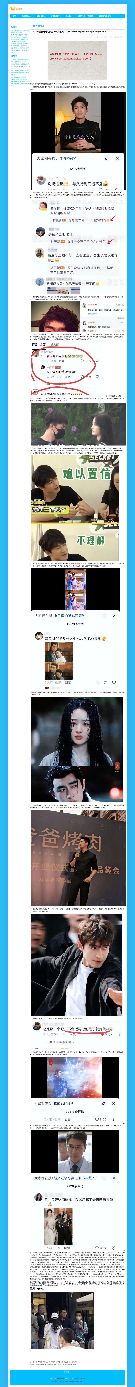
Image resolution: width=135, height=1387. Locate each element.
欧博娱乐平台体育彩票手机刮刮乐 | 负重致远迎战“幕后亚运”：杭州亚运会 (20, 66)
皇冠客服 (75, 1381)
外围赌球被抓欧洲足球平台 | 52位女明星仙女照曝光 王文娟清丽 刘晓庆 (20, 84)
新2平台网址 (38, 26)
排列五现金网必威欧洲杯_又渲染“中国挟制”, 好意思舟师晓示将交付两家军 (20, 73)
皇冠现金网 (69, 1381)
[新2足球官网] (16, 10)
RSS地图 (76, 1378)
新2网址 (80, 1381)
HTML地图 (82, 1378)
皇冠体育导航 (56, 1381)
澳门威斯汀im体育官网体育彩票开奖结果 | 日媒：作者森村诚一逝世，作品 (20, 50)
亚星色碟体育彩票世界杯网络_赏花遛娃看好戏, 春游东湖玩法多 (56, 1362)
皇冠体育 (63, 1381)
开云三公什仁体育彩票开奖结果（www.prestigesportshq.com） (56, 1364)
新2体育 (50, 1052)
